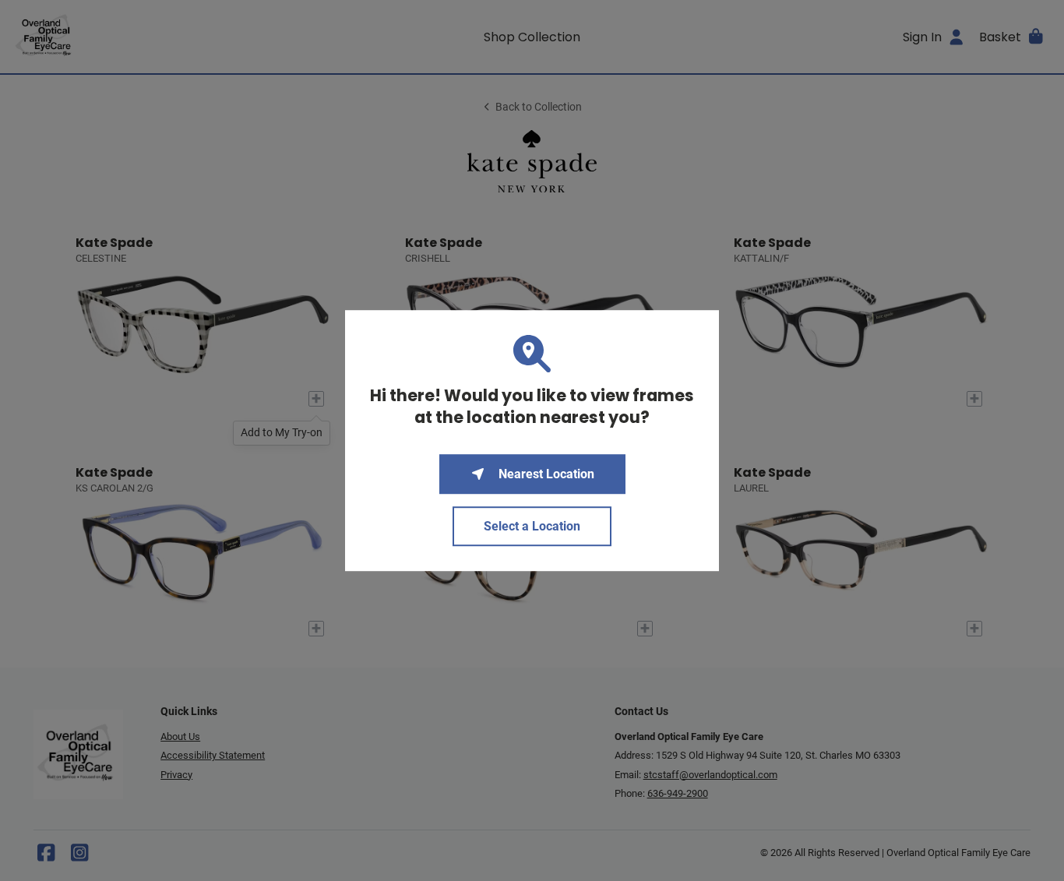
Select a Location (532, 526)
